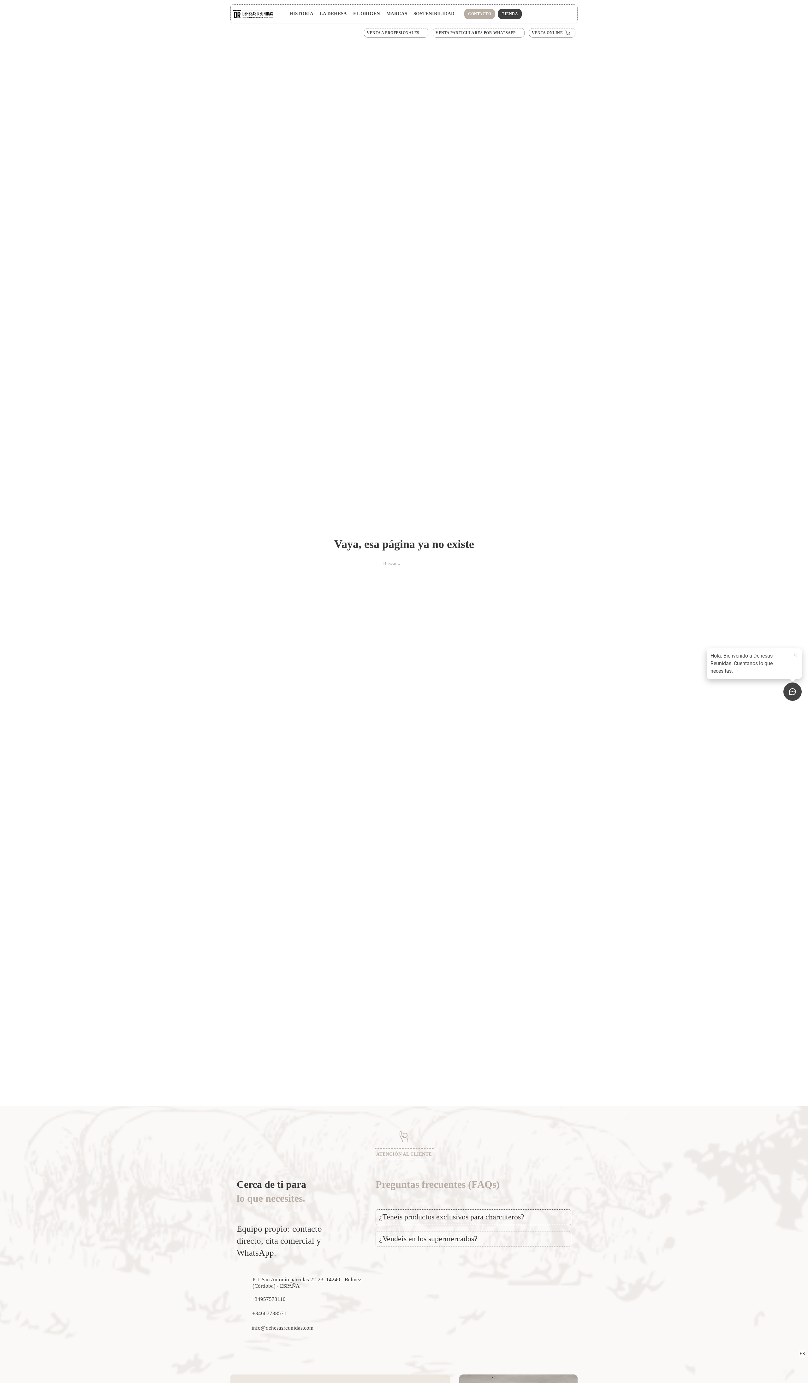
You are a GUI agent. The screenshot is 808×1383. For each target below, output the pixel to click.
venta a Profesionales (393, 33)
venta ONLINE (547, 33)
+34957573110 (269, 1299)
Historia (301, 13)
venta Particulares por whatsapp (476, 33)
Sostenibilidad (433, 13)
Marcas (396, 13)
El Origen (366, 13)
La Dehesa (333, 13)
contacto (479, 14)
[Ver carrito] (559, 13)
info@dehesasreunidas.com (282, 1328)
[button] (473, 1217)
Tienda (510, 14)
